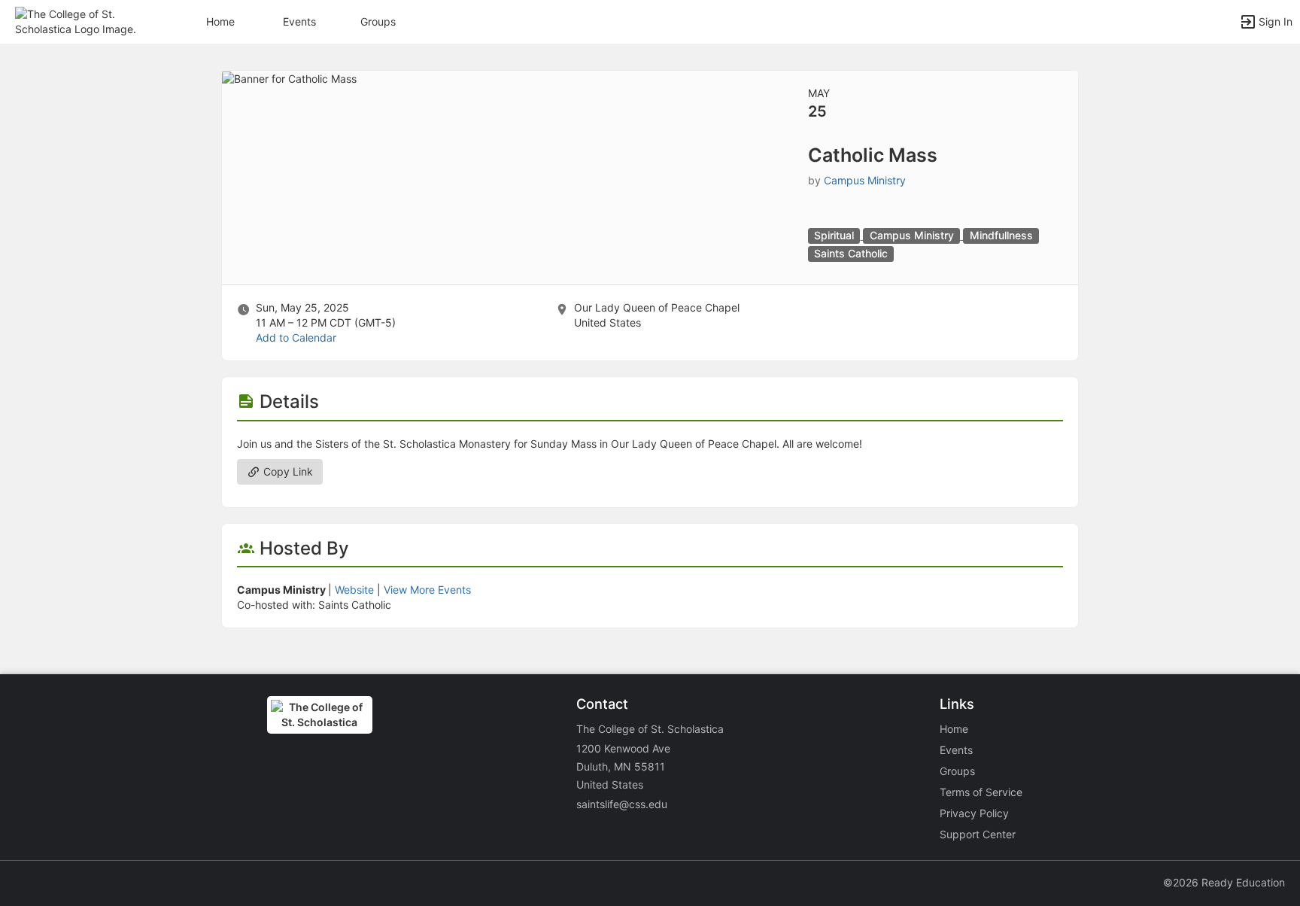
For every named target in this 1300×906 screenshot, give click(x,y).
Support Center (978, 834)
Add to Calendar (296, 337)
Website (354, 589)
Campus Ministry (865, 180)
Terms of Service (981, 792)
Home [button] (220, 21)
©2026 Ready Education (1224, 882)
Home (954, 728)
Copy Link (286, 471)
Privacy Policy (974, 813)
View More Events (427, 589)
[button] (77, 20)
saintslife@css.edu (621, 804)
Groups (378, 21)
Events (299, 21)
